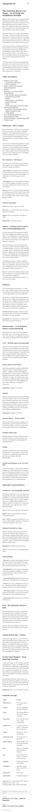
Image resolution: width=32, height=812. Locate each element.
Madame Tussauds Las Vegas (13, 111)
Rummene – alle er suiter (10, 80)
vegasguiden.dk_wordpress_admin (18, 791)
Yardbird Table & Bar (11, 102)
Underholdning (9, 113)
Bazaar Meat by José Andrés (12, 96)
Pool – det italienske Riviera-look (13, 114)
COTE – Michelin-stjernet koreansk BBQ (16, 95)
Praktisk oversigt (8, 120)
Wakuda (7, 98)
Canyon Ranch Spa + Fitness (11, 116)
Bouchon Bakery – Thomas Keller (14, 100)
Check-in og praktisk (10, 84)
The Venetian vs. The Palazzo (13, 82)
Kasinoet (6, 89)
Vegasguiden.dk (8, 3)
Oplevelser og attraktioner (11, 107)
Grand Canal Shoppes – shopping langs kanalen (16, 118)
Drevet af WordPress (6, 810)
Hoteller (4, 793)
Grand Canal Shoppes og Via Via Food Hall (16, 105)
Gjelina (7, 104)
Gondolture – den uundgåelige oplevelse (16, 109)
